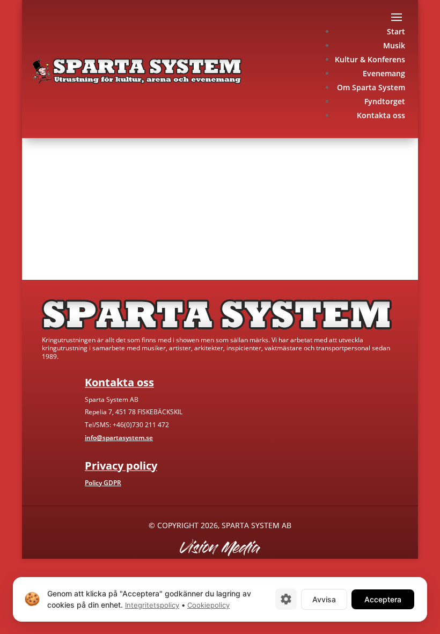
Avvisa (324, 598)
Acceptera (382, 598)
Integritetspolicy (152, 605)
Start (396, 31)
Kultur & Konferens (370, 59)
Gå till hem (60, 239)
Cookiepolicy (208, 605)
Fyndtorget (384, 101)
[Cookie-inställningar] (286, 599)
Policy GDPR (103, 482)
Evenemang (384, 73)
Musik (394, 45)
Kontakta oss (381, 115)
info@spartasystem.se (119, 437)
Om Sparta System (371, 87)
